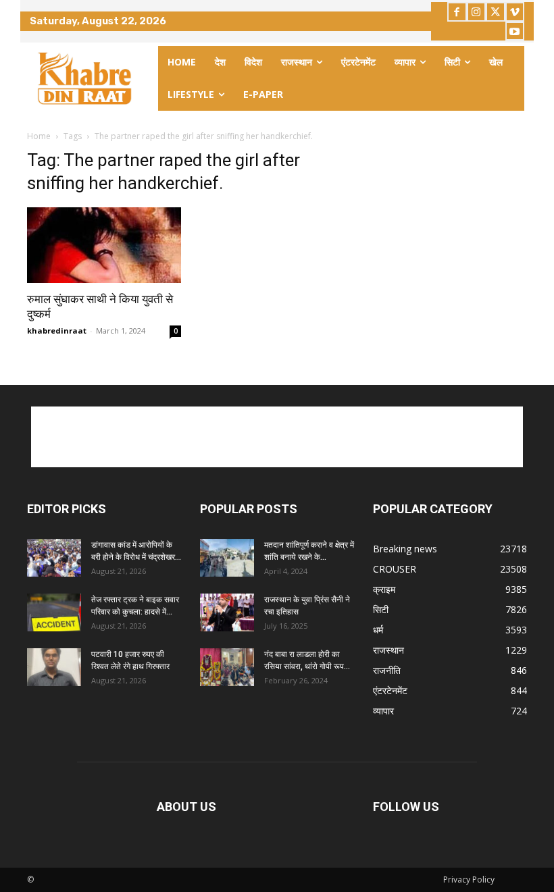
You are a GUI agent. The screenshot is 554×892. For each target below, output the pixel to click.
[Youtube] (515, 31)
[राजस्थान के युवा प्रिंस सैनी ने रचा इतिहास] (227, 612)
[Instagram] (476, 12)
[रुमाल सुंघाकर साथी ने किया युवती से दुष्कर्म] (104, 245)
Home (39, 136)
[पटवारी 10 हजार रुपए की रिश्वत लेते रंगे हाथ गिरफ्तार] (54, 667)
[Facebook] (457, 12)
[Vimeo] (515, 12)
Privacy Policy (469, 879)
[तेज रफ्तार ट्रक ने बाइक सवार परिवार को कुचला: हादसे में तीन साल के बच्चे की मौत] (54, 612)
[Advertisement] (277, 436)
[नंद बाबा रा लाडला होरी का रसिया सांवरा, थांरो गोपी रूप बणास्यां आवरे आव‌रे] (227, 667)
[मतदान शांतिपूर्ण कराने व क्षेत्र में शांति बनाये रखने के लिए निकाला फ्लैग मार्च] (227, 558)
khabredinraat (56, 330)
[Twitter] (495, 12)
